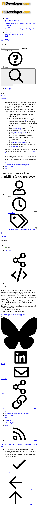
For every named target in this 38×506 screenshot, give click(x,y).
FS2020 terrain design (19, 142)
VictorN (16, 196)
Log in (3, 95)
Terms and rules (9, 422)
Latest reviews (9, 34)
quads (33, 229)
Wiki (6, 36)
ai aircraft (18, 229)
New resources (26, 23)
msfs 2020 (24, 229)
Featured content (10, 23)
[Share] (19, 267)
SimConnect (14, 146)
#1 (5, 283)
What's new (8, 22)
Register (3, 98)
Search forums (16, 20)
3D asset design (21, 120)
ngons (30, 229)
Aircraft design (16, 129)
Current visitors (9, 29)
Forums (7, 18)
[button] (15, 65)
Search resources (19, 34)
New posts (8, 20)
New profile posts (20, 29)
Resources (8, 32)
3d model (12, 229)
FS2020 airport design (19, 132)
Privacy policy (9, 424)
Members (7, 27)
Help (6, 425)
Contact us (8, 420)
